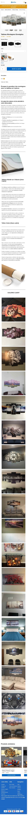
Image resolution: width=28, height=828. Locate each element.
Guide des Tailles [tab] (4, 82)
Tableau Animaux (11, 769)
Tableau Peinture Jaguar (8, 770)
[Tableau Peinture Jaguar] (11, 757)
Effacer (2, 62)
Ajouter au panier (16, 68)
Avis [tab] (2, 78)
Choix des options (11, 775)
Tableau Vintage (15, 9)
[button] (24, 13)
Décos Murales (5, 769)
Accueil (2, 9)
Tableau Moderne (8, 9)
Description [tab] (3, 75)
